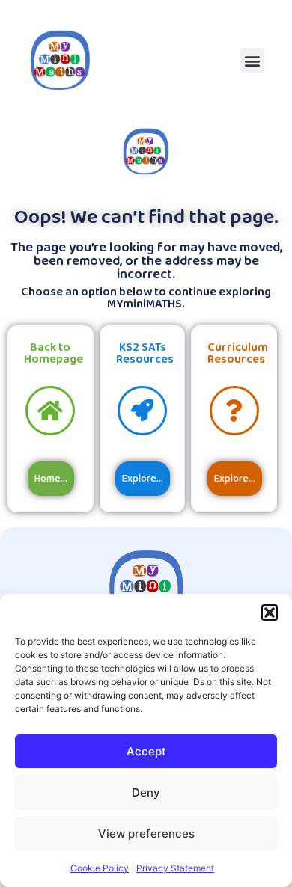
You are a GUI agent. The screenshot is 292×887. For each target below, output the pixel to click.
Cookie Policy (99, 868)
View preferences (146, 833)
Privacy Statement (175, 868)
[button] (269, 612)
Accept (146, 751)
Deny (146, 792)
